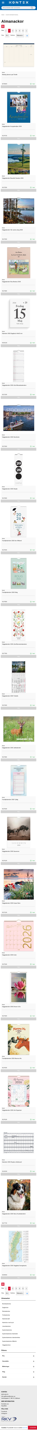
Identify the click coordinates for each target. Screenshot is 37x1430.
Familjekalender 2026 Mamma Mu (12, 1058)
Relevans (19, 35)
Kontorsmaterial (12, 15)
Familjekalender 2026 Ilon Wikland (12, 540)
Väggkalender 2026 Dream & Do (11, 1006)
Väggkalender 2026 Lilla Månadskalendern (14, 385)
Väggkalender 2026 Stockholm (10, 437)
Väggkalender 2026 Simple (9, 489)
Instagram (4, 1413)
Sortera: (12, 35)
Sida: (2, 30)
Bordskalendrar (6, 1303)
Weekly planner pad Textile (9, 74)
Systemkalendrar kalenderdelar (11, 1337)
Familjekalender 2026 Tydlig (10, 799)
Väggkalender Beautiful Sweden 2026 (12, 178)
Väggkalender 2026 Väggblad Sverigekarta (14, 1265)
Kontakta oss (5, 1404)
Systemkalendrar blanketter (10, 1333)
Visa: (2, 35)
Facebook (4, 1411)
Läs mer (25, 1427)
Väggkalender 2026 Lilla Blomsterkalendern (14, 644)
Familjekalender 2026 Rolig (10, 592)
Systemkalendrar (7, 1330)
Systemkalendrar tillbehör (9, 1341)
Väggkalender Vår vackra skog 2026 (12, 230)
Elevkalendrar (6, 1311)
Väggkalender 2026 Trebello (10, 696)
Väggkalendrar (6, 1345)
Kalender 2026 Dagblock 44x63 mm (12, 333)
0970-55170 (4, 1394)
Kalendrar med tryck (8, 1322)
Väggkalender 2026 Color (9, 955)
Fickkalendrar (6, 1315)
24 (6, 35)
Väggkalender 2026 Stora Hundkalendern (14, 1214)
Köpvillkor (4, 1406)
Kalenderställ (6, 1318)
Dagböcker (5, 1307)
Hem (2, 15)
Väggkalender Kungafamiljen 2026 (12, 126)
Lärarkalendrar (6, 1326)
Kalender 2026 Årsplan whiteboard (12, 1162)
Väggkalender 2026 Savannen (10, 851)
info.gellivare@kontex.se (8, 1396)
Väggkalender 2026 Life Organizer (12, 1110)
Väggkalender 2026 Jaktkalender (11, 747)
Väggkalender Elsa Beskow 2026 (11, 281)
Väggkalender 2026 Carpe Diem (11, 903)
